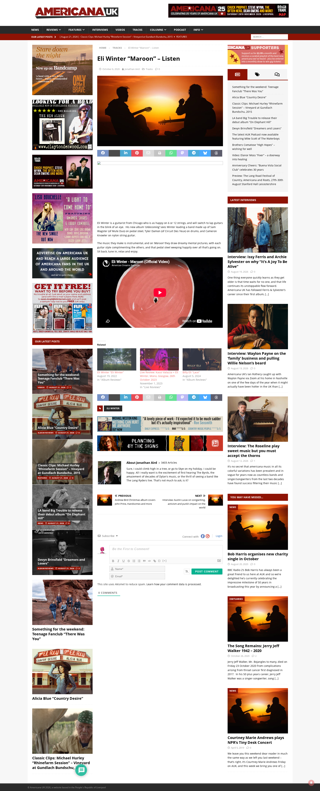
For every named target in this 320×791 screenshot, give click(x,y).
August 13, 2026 (239, 368)
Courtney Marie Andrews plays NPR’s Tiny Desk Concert (256, 740)
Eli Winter (113, 408)
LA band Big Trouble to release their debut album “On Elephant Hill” (61, 514)
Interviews (100, 29)
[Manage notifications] (311, 783)
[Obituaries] (258, 619)
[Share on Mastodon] (182, 153)
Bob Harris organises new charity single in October (258, 556)
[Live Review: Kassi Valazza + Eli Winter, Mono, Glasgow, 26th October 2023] (159, 359)
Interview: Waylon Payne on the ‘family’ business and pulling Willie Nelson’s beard (257, 358)
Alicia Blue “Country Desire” (58, 428)
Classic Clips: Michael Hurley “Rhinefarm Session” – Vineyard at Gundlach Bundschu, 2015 (61, 469)
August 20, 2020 (239, 564)
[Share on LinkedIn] (125, 153)
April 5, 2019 (237, 747)
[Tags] (257, 74)
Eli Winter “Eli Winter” (110, 372)
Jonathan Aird (132, 69)
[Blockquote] (144, 561)
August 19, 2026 (239, 271)
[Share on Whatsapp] (171, 153)
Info (197, 29)
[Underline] (123, 561)
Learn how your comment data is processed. (173, 584)
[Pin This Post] (137, 153)
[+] (165, 560)
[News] (258, 527)
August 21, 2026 (57, 387)
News (35, 29)
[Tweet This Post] (114, 153)
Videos (120, 29)
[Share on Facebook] (103, 153)
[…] (267, 294)
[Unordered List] (139, 561)
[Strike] (128, 561)
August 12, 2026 (239, 460)
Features (75, 29)
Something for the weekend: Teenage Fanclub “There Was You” (59, 379)
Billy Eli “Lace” (191, 372)
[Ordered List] (133, 561)
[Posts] (237, 74)
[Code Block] (149, 561)
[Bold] (113, 561)
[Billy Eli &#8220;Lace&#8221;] (202, 359)
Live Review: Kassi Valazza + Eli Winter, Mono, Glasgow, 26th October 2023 (159, 376)
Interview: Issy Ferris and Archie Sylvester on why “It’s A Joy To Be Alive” (257, 261)
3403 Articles (169, 462)
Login (218, 536)
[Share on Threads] (216, 153)
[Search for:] (269, 36)
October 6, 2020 (111, 69)
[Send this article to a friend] (148, 153)
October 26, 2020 (240, 656)
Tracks (137, 29)
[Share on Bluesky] (205, 153)
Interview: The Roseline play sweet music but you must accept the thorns (253, 450)
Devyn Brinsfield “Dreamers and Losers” (61, 562)
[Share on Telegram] (193, 153)
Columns (156, 29)
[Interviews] (258, 230)
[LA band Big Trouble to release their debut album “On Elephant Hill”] (62, 507)
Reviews (52, 29)
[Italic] (118, 561)
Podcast (180, 29)
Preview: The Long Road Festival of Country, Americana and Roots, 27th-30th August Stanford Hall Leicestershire (257, 180)
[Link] (154, 561)
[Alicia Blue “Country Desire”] (62, 416)
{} (159, 560)
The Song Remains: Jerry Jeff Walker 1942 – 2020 (253, 648)
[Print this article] (159, 153)
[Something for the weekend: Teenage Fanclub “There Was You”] (62, 371)
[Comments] (277, 74)
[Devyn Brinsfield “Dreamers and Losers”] (62, 552)
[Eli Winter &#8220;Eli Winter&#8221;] (116, 359)
